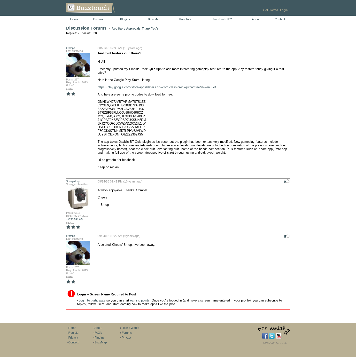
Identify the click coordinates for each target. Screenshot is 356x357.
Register (73, 332)
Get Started (270, 10)
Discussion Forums (86, 28)
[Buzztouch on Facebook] (265, 338)
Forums (98, 19)
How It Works (130, 328)
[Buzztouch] (102, 14)
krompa (70, 48)
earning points (140, 300)
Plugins (125, 19)
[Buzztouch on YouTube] (279, 338)
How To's (185, 19)
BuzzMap (154, 19)
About (256, 19)
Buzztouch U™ (222, 19)
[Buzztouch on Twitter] (272, 338)
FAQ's (98, 332)
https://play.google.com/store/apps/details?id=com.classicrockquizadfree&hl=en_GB (157, 87)
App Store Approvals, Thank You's (135, 28)
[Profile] (78, 76)
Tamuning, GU (74, 218)
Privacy (73, 337)
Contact (280, 19)
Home (74, 19)
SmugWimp (72, 181)
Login (284, 10)
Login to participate (92, 300)
